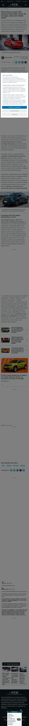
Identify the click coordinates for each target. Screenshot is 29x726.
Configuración (14, 110)
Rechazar (14, 114)
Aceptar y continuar (14, 107)
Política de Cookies (19, 104)
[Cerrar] (21, 710)
